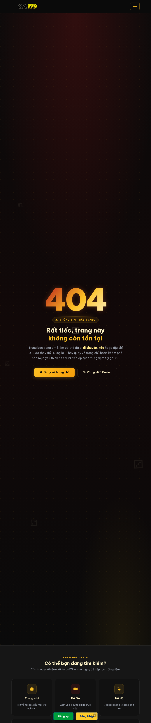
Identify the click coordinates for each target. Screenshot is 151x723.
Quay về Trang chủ (56, 372)
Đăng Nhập (87, 716)
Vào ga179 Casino (99, 372)
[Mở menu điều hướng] (135, 6)
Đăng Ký (63, 716)
